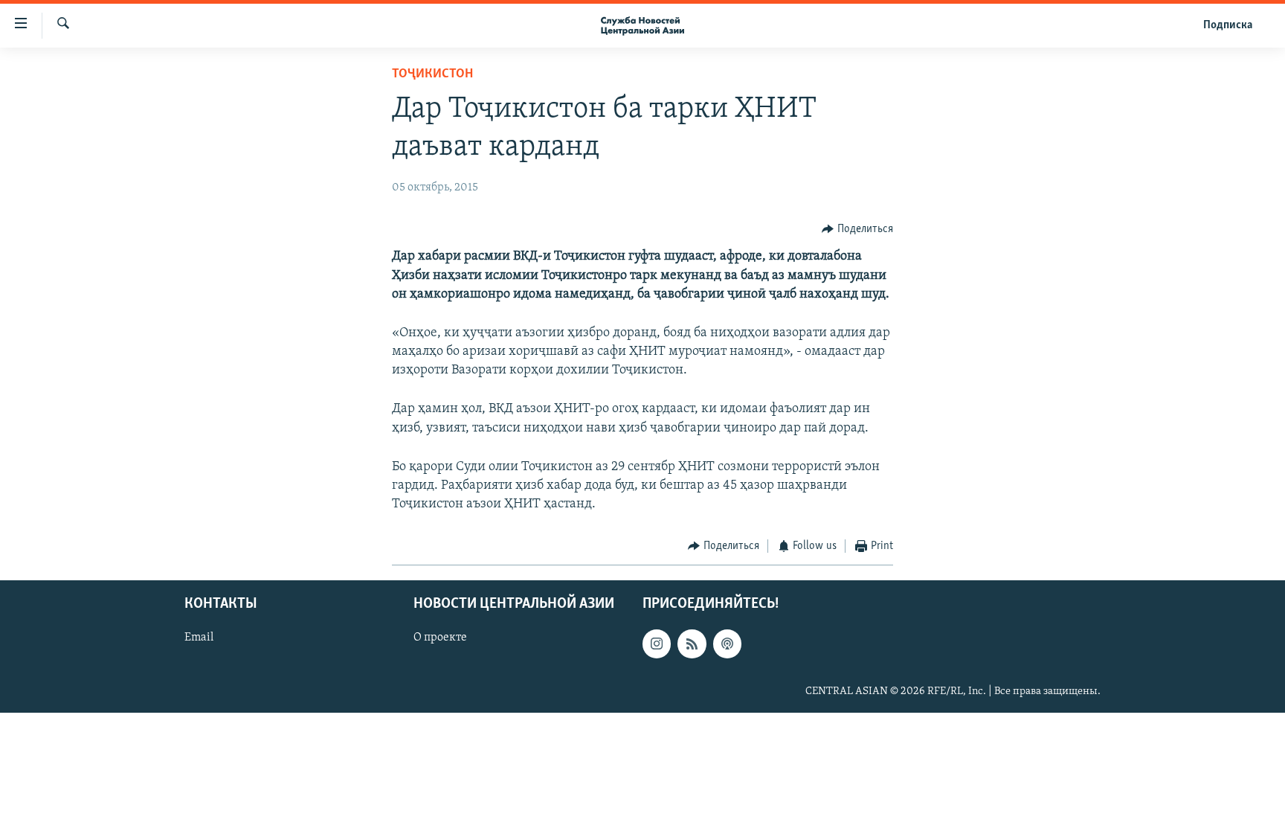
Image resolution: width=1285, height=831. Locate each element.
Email (198, 638)
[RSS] (691, 643)
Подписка (1227, 25)
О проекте (440, 638)
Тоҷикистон (432, 74)
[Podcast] (727, 643)
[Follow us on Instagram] (656, 643)
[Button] (857, 229)
